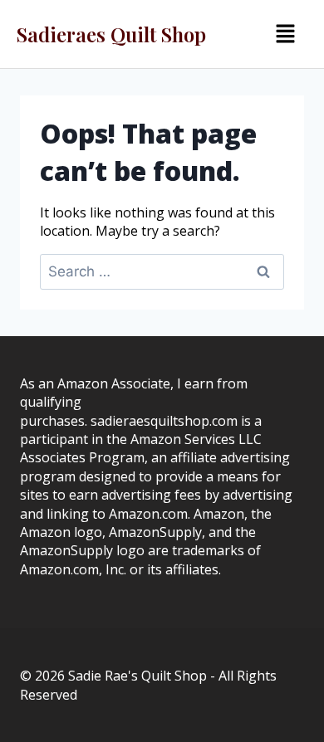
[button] (285, 34)
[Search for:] (162, 271)
